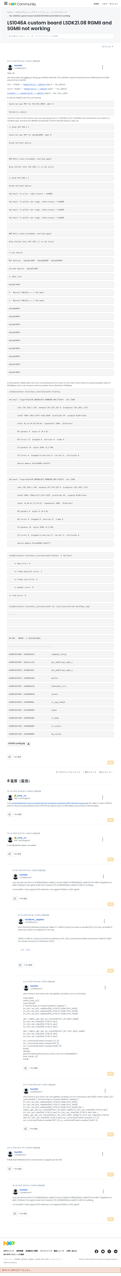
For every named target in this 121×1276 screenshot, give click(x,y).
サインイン (113, 4)
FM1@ (26, 89)
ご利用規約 (16, 1259)
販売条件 (24, 1259)
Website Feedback (10, 1262)
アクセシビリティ (55, 1259)
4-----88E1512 (41, 89)
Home (10, 12)
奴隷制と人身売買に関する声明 (39, 1259)
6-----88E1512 (37, 93)
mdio (28, 950)
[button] (103, 67)
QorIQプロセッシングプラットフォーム (32, 12)
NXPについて (9, 1251)
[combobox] (72, 36)
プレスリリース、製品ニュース (52, 1251)
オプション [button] (107, 46)
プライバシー (8, 1259)
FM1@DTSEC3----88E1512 (34, 84)
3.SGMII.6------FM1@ (16, 93)
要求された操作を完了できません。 (17, 1270)
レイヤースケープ (59, 12)
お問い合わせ (72, 1251)
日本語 (96, 4)
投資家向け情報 (32, 1251)
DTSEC (32, 89)
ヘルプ (104, 4)
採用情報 (19, 1251)
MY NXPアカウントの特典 (14, 1254)
